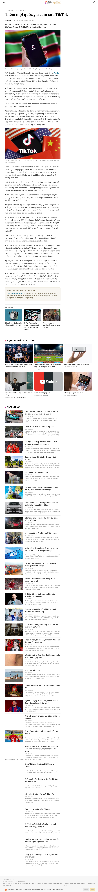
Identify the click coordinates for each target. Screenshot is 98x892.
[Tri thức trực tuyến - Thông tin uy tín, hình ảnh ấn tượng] (52, 2)
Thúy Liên (8, 20)
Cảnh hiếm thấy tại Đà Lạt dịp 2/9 (39, 427)
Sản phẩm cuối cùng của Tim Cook (76, 364)
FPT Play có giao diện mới (73, 393)
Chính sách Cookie (53, 889)
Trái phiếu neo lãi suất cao (36, 472)
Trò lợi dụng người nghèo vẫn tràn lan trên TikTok (51, 325)
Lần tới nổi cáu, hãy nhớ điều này (39, 794)
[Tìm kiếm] (94, 2)
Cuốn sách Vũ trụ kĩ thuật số (16, 293)
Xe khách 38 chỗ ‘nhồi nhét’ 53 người (41, 533)
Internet (22, 10)
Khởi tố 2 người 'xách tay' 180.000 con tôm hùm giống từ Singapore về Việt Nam (41, 749)
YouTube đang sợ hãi (42, 393)
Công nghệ (10, 10)
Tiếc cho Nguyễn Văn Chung (37, 809)
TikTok (57, 73)
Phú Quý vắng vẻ (32, 670)
